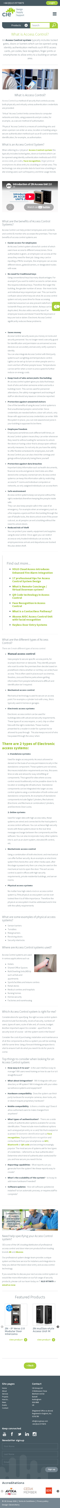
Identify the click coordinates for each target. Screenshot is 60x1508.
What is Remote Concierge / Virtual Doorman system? (29, 588)
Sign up (51, 1469)
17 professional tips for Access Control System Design (31, 579)
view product (16, 1339)
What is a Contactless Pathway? (32, 611)
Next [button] (58, 1327)
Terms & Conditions (27, 1501)
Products (16, 25)
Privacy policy (42, 1501)
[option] (16, 1322)
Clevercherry (14, 1504)
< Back (30, 1365)
